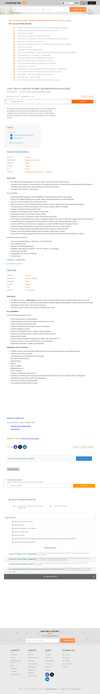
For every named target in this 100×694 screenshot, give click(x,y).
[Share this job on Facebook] (15, 447)
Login (76, 3)
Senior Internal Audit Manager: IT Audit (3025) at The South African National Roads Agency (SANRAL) (46, 52)
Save (84, 96)
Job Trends (13, 671)
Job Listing (14, 654)
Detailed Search (17, 12)
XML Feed (48, 657)
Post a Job (30, 654)
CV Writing (14, 668)
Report (91, 447)
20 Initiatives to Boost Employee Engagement (22, 559)
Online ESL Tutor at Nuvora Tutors (23, 521)
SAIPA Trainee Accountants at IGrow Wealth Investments (33, 36)
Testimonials (48, 664)
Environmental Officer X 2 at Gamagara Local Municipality (34, 55)
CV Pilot (13, 657)
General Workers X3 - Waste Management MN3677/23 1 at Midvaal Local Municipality (41, 69)
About (20, 689)
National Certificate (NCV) (33, 160)
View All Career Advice (50, 576)
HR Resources (31, 670)
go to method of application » (15, 263)
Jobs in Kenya (66, 657)
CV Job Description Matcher (16, 661)
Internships (49, 171)
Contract (27, 157)
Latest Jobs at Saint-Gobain (21, 532)
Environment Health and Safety (34, 171)
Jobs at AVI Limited (19, 525)
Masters (34, 278)
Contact (26, 689)
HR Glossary (31, 673)
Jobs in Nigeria (67, 660)
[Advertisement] (77, 121)
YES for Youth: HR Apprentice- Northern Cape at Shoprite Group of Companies (39, 71)
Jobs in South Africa (68, 664)
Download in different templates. (30, 438)
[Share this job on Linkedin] (25, 447)
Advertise (47, 670)
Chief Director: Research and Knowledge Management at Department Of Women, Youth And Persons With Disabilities (45, 538)
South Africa (67, 3)
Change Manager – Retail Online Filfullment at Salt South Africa (35, 74)
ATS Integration (32, 667)
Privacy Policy (33, 689)
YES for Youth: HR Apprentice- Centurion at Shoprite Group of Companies (38, 80)
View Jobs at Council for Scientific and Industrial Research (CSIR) (35, 92)
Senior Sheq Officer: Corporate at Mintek (28, 77)
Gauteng (27, 166)
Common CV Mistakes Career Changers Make (22, 554)
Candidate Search (32, 664)
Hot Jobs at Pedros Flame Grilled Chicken (25, 528)
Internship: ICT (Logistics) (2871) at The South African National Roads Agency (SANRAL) (43, 28)
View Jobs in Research (12, 92)
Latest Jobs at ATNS (19, 535)
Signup (83, 3)
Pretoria (27, 169)
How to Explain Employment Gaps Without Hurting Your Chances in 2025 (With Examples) (36, 569)
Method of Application (16, 143)
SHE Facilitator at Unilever (25, 47)
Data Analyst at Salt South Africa (26, 66)
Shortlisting (31, 660)
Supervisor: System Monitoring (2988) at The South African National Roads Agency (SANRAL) (44, 44)
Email (91, 96)
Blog (12, 665)
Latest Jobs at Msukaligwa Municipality (24, 542)
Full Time (28, 275)
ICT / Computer (30, 290)
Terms (40, 689)
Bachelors (28, 278)
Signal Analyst (18, 138)
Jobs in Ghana (66, 654)
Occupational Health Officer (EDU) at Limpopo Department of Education (37, 30)
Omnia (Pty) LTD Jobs (60, 506)
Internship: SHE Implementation (23, 135)
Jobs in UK (65, 667)
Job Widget (48, 654)
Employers (92, 3)
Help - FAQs (48, 667)
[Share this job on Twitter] (20, 447)
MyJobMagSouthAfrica (75, 689)
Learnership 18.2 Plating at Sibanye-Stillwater (30, 41)
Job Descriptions (32, 676)
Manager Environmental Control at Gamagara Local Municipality (35, 60)
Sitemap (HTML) (49, 660)
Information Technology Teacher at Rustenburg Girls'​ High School (35, 58)
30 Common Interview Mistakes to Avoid (21, 564)
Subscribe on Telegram (84, 458)
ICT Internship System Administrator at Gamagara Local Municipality (36, 63)
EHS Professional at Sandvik (25, 33)
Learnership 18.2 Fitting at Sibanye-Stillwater (30, 49)
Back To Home (14, 469)
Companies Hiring (15, 674)
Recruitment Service (33, 657)
